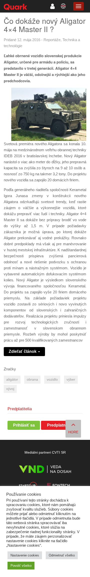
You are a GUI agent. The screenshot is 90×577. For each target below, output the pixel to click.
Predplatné (57, 425)
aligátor (12, 379)
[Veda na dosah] (45, 470)
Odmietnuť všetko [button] (62, 555)
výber (70, 379)
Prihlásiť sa (24, 425)
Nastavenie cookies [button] (24, 555)
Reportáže (52, 40)
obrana (32, 379)
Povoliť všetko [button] (21, 565)
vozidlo (52, 379)
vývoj (10, 389)
